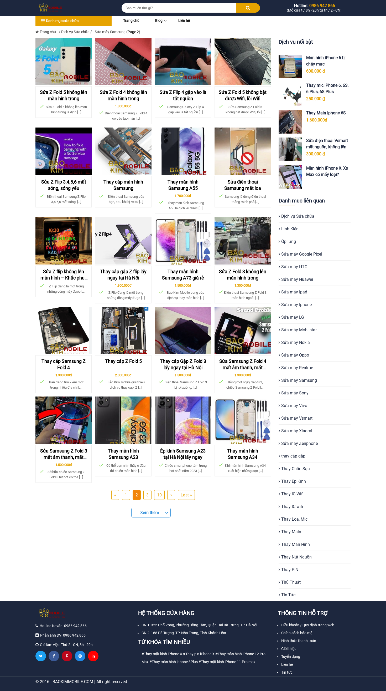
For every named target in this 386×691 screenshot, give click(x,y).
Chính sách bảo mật (297, 633)
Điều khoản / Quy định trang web (307, 625)
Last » (186, 494)
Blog (159, 20)
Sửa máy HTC (293, 266)
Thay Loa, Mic (293, 519)
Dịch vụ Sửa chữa (75, 32)
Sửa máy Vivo (293, 405)
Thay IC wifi (291, 506)
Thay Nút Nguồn (296, 557)
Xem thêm (149, 512)
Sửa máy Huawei (296, 279)
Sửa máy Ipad (293, 291)
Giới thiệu (288, 649)
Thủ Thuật (290, 582)
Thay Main (290, 531)
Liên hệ (184, 20)
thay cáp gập (292, 456)
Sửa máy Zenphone (299, 443)
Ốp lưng (288, 241)
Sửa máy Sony (294, 392)
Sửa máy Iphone (296, 304)
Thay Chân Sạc (295, 468)
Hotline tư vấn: (63, 626)
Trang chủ (131, 20)
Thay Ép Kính (293, 481)
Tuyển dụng (290, 656)
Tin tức (287, 672)
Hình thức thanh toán (298, 641)
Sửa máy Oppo (294, 355)
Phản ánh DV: (63, 635)
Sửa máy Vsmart (296, 418)
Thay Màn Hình (295, 544)
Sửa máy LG (292, 317)
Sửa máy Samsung (298, 380)
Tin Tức (287, 594)
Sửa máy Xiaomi (296, 430)
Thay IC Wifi (292, 493)
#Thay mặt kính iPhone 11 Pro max (227, 662)
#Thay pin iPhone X (199, 654)
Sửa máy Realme (296, 367)
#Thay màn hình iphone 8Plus (173, 662)
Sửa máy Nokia (295, 342)
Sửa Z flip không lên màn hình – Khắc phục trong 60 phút (63, 278)
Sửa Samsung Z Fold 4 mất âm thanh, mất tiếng (242, 368)
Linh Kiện (289, 228)
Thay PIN (289, 569)
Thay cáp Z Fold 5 (123, 361)
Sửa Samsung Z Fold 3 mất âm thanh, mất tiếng (63, 457)
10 (159, 494)
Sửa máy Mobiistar (298, 329)
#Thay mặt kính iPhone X (162, 654)
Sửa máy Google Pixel (301, 254)
